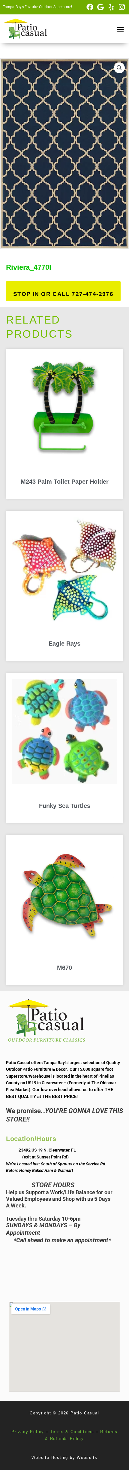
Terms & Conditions (72, 1431)
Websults (87, 1457)
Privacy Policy (27, 1431)
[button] (120, 29)
